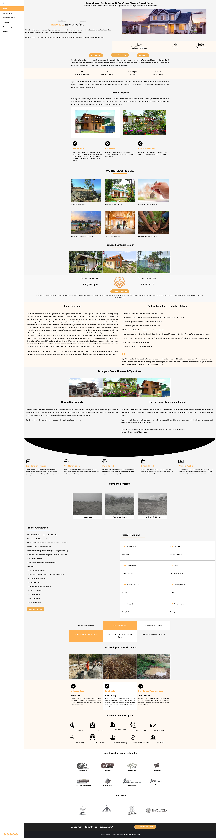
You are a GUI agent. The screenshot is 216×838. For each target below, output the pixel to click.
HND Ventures (127, 834)
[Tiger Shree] (10, 3)
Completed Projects (9, 18)
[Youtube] (11, 834)
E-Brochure (83, 21)
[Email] (16, 834)
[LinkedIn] (13, 834)
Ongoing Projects (8, 13)
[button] (164, 35)
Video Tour (6, 22)
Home (5, 9)
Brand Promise (62, 21)
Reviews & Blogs (8, 27)
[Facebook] (5, 834)
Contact (5, 31)
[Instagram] (8, 834)
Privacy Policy (136, 834)
